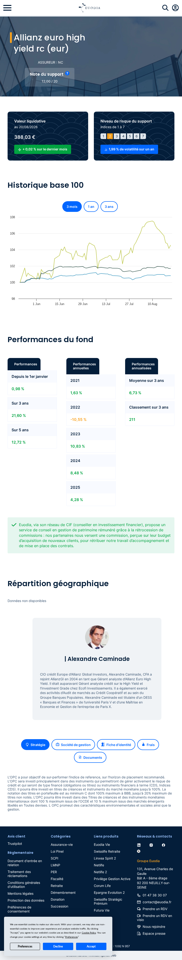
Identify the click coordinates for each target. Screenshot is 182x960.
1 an (91, 207)
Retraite (57, 886)
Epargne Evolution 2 (109, 892)
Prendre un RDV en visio (154, 918)
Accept (91, 946)
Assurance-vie (62, 844)
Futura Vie (101, 910)
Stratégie (38, 745)
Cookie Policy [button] (89, 933)
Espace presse (154, 933)
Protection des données (26, 900)
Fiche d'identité (118, 745)
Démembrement (63, 892)
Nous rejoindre (154, 927)
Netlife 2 (100, 872)
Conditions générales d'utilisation (24, 885)
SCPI (54, 858)
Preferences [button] (71, 937)
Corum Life (102, 886)
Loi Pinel (57, 851)
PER (54, 872)
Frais (151, 745)
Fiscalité (57, 879)
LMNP (55, 865)
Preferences (25, 946)
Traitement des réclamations (19, 874)
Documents (92, 757)
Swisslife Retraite (107, 851)
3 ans (109, 207)
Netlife (99, 865)
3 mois (72, 207)
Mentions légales (20, 893)
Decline (58, 946)
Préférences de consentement (19, 909)
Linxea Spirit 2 (105, 858)
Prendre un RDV (155, 909)
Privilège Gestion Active (112, 879)
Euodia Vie (102, 844)
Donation (57, 899)
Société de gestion (76, 745)
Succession (59, 906)
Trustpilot (15, 844)
